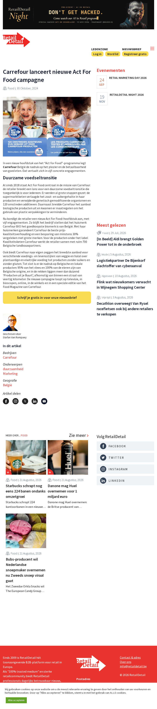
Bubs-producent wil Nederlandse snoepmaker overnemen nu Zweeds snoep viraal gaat (25, 570)
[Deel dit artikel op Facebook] (6, 401)
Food (11, 88)
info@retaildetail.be (133, 666)
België (7, 385)
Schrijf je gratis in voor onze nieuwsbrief (47, 297)
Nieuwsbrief (131, 49)
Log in (97, 54)
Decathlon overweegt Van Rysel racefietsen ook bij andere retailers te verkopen (125, 308)
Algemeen (107, 276)
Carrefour (10, 357)
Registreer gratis (135, 54)
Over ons (125, 662)
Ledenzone (99, 49)
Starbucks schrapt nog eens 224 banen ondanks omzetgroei (26, 491)
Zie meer (77, 435)
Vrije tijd (106, 297)
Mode (105, 254)
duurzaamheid (13, 369)
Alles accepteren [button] (16, 700)
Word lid (112, 54)
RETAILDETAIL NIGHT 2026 (127, 94)
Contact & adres (130, 657)
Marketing (10, 373)
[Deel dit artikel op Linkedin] (35, 401)
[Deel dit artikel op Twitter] (25, 401)
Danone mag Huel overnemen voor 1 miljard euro (62, 491)
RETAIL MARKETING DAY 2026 (127, 78)
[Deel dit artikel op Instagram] (15, 401)
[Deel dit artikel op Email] (44, 401)
